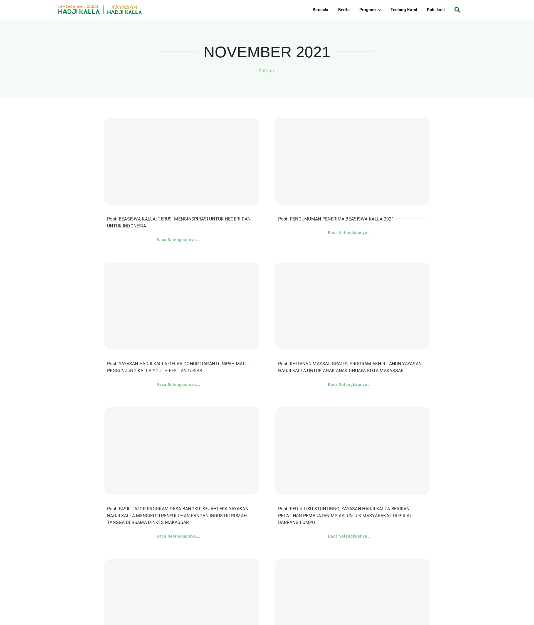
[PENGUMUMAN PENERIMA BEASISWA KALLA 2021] (352, 161)
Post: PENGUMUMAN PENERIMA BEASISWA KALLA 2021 (336, 219)
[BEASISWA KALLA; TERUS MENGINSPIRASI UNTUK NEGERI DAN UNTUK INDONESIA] (181, 161)
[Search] (455, 9)
